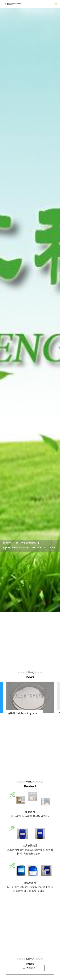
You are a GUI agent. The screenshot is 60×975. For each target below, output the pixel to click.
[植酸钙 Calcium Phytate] (30, 700)
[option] (30, 310)
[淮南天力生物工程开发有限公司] (30, 310)
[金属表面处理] (30, 840)
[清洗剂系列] (30, 878)
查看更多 (30, 968)
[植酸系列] (30, 805)
